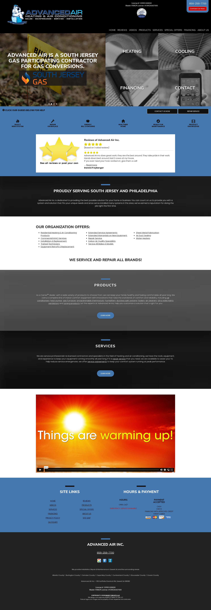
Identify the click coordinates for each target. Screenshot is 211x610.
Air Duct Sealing (143, 235)
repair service (119, 358)
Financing (190, 30)
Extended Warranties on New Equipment (107, 235)
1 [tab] (49, 104)
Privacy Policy (53, 518)
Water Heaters (143, 238)
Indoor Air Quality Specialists (102, 241)
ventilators (53, 303)
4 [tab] (57, 104)
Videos (133, 30)
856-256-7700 (105, 552)
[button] (162, 111)
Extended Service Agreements (102, 232)
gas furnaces (69, 300)
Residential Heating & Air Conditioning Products (59, 234)
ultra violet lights (166, 300)
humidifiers (110, 300)
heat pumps (56, 300)
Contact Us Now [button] (197, 8)
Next (103, 70)
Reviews (122, 30)
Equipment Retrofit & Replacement (57, 246)
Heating (132, 51)
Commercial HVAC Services (54, 238)
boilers (141, 300)
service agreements (97, 361)
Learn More (52, 78)
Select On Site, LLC (113, 595)
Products (145, 30)
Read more (91, 165)
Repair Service (95, 238)
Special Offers (173, 30)
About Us (203, 30)
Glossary (53, 522)
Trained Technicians (50, 243)
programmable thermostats (90, 300)
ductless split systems (126, 300)
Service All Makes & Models (100, 243)
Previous (2, 70)
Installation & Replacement (54, 241)
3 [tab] (54, 104)
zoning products (72, 303)
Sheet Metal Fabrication (147, 232)
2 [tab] (52, 104)
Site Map (87, 518)
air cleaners (151, 300)
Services (158, 30)
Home (112, 30)
